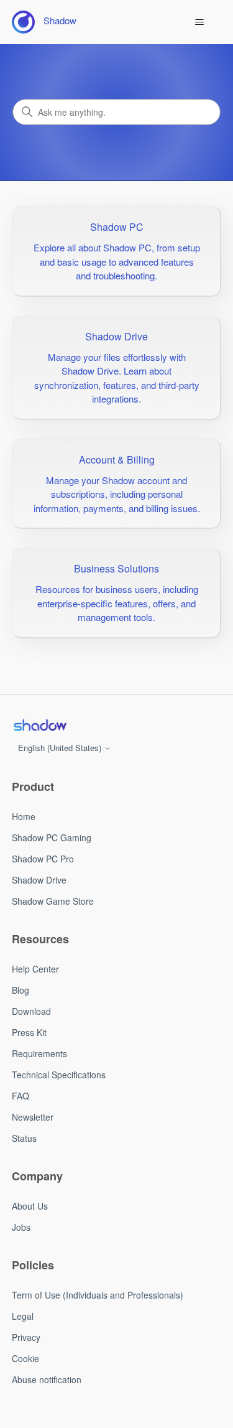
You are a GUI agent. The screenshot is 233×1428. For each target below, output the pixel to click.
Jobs (21, 1227)
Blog (20, 990)
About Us (30, 1206)
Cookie (25, 1358)
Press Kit (29, 1032)
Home (23, 816)
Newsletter (32, 1117)
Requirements (39, 1053)
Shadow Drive (39, 880)
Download (31, 1011)
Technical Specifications (59, 1074)
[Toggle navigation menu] (199, 22)
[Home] (40, 725)
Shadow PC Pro (43, 858)
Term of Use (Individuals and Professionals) (97, 1295)
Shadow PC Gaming (51, 837)
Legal (23, 1316)
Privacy (26, 1337)
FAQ (20, 1096)
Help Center (35, 969)
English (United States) (61, 748)
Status (24, 1138)
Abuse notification (46, 1379)
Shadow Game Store (53, 901)
